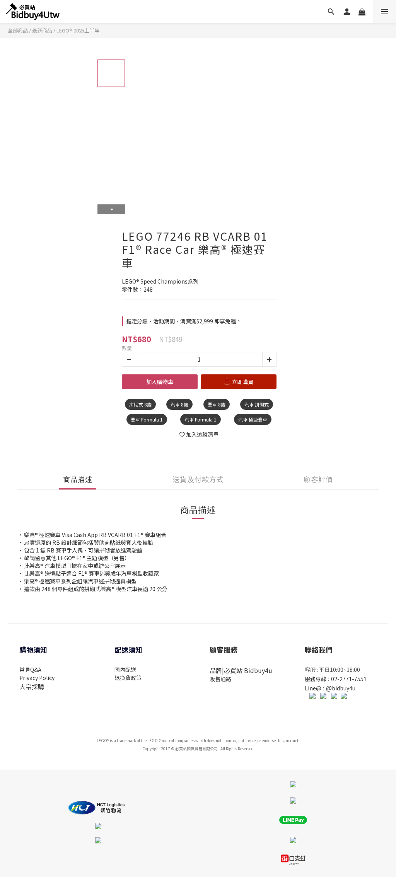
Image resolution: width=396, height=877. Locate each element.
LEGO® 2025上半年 (77, 30)
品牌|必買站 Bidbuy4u (241, 670)
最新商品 (42, 30)
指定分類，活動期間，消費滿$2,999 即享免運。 (183, 321)
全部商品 (18, 30)
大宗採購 (31, 686)
